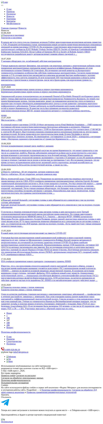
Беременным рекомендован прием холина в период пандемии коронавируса (36, 92)
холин (4, 115)
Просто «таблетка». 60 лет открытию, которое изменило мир (29, 174)
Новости (10, 16)
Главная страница (9, 28)
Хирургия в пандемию (11, 38)
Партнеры (11, 19)
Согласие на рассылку (26, 375)
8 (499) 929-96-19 (12, 350)
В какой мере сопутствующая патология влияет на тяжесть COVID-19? (33, 233)
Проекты (10, 11)
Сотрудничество (13, 341)
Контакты (10, 21)
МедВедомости (13, 23)
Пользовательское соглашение (15, 383)
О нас (9, 9)
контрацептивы (8, 84)
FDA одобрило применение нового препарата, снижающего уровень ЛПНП (36, 261)
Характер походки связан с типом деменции (21, 290)
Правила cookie (8, 375)
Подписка (11, 14)
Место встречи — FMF (11, 120)
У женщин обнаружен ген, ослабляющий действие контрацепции (31, 61)
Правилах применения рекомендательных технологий (51, 392)
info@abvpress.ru (20, 352)
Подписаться (7, 422)
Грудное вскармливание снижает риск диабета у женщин (27, 146)
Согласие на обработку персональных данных (22, 378)
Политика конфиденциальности (15, 332)
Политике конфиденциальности (56, 390)
